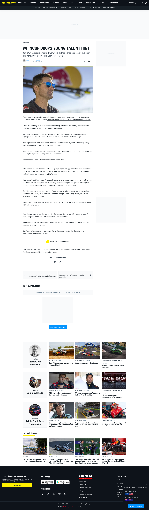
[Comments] (90, 61)
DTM (80, 3)
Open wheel (90, 3)
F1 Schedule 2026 (66, 8)
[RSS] (65, 494)
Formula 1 (22, 3)
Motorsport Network (70, 507)
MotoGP (33, 3)
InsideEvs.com (83, 481)
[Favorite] (85, 61)
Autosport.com (83, 491)
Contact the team (122, 486)
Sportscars (113, 3)
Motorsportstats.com (85, 494)
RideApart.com (83, 497)
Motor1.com (82, 484)
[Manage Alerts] (60, 262)
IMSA (72, 3)
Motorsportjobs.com (85, 487)
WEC (65, 3)
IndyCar (56, 3)
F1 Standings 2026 (80, 8)
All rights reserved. (84, 507)
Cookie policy (75, 504)
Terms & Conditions (64, 504)
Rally (102, 3)
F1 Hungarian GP (95, 8)
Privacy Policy (85, 504)
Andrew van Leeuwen (33, 60)
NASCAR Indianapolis (109, 8)
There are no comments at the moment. (58, 292)
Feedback (120, 480)
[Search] (142, 3)
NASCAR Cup (44, 3)
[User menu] (146, 3)
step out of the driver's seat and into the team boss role (69, 120)
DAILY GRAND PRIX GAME (50, 8)
